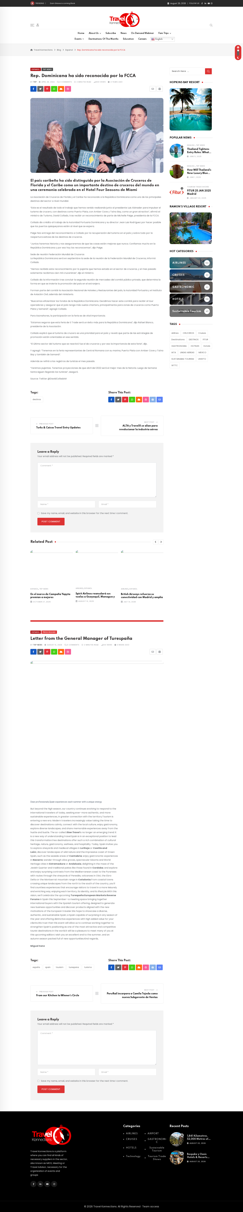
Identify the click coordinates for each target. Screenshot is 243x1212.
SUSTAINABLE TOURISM (182, 358)
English (159, 39)
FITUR (205, 339)
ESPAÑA (36, 967)
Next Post (149, 422)
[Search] (211, 25)
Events (78, 39)
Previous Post (46, 424)
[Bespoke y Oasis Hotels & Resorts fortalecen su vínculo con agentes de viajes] (177, 1157)
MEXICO (202, 352)
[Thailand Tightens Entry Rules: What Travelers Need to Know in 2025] (177, 151)
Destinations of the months (103, 39)
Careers (142, 39)
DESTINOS (37, 399)
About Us (94, 33)
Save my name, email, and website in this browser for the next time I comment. (84, 513)
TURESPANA (74, 967)
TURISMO (88, 967)
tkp (35, 82)
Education (128, 39)
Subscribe (111, 33)
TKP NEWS (37, 645)
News (124, 33)
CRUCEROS (188, 333)
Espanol (34, 589)
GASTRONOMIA (179, 345)
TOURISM (59, 967)
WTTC (174, 365)
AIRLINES (79, 588)
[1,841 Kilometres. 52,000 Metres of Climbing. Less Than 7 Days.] (177, 1139)
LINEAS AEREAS (187, 352)
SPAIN (47, 967)
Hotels (206, 345)
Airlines (175, 333)
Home (81, 33)
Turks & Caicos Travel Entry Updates (58, 427)
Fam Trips (163, 33)
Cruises (202, 333)
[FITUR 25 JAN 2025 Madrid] (177, 192)
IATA (173, 352)
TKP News (43, 589)
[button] (155, 541)
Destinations (178, 339)
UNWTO (202, 358)
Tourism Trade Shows (198, 187)
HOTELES (195, 345)
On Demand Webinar (142, 33)
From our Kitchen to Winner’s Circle (66, 3)
